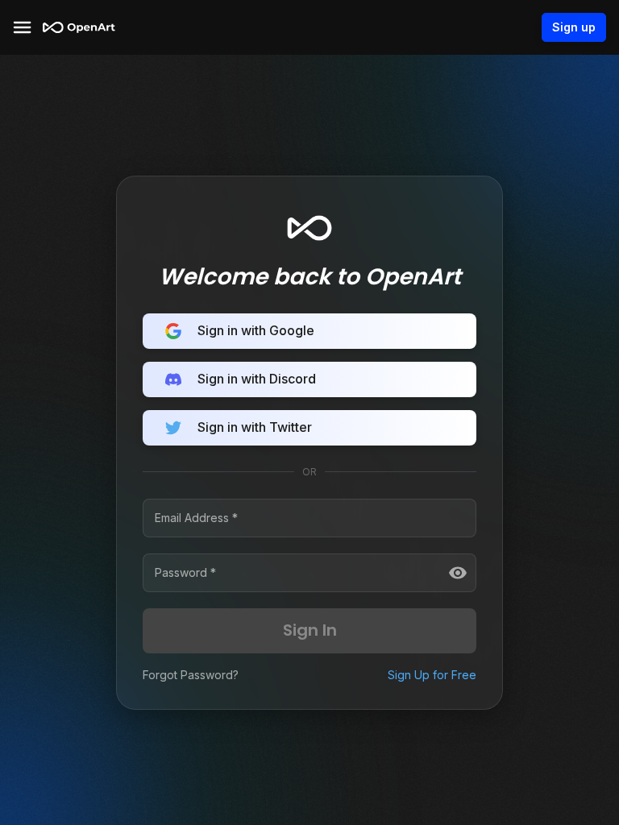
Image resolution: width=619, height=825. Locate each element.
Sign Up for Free (432, 675)
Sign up (574, 27)
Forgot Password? (191, 675)
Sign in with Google (255, 330)
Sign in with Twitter (254, 427)
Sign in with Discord (256, 379)
